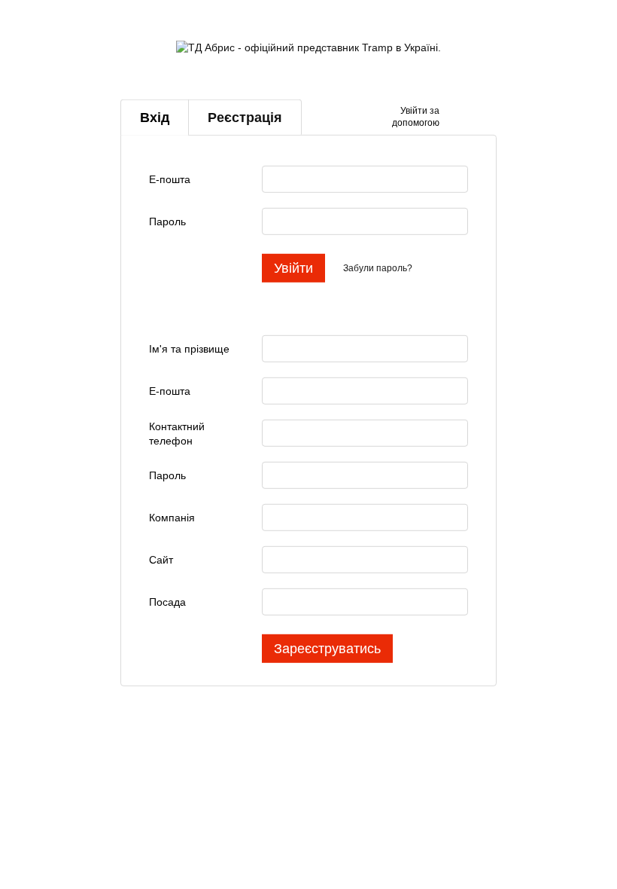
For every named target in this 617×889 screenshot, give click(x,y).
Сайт (161, 560)
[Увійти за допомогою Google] (480, 117)
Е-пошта (169, 179)
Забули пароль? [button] (377, 268)
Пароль (167, 221)
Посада (167, 602)
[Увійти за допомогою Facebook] (456, 117)
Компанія (172, 518)
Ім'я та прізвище (189, 349)
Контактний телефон (177, 433)
